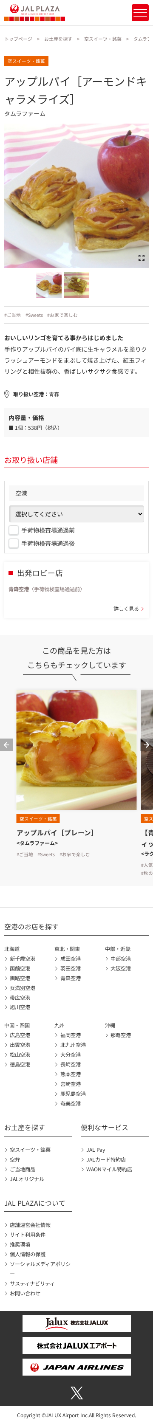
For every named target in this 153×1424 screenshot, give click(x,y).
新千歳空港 (22, 958)
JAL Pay (95, 1149)
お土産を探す (58, 38)
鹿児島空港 (72, 1093)
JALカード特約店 (106, 1159)
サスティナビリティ (32, 1283)
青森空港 (70, 978)
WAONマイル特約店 (109, 1169)
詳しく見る (126, 608)
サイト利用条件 (27, 1234)
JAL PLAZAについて (34, 1203)
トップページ (18, 38)
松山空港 (20, 1054)
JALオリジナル (27, 1179)
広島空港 (20, 1035)
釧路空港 (20, 978)
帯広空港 (20, 997)
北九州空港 (72, 1045)
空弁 (15, 1159)
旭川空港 (20, 1007)
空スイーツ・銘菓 (103, 38)
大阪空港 (120, 968)
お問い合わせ (25, 1293)
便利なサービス (104, 1127)
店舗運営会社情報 (30, 1225)
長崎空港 (70, 1064)
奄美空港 (70, 1103)
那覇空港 (120, 1035)
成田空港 (70, 958)
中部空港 (120, 958)
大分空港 (70, 1054)
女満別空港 (22, 988)
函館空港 (20, 968)
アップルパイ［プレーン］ (57, 832)
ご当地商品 (22, 1169)
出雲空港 (20, 1045)
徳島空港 (20, 1064)
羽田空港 (70, 968)
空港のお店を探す (31, 926)
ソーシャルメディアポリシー (40, 1268)
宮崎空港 (70, 1084)
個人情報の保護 (27, 1254)
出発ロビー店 (40, 572)
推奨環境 (20, 1244)
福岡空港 (70, 1035)
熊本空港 (70, 1074)
